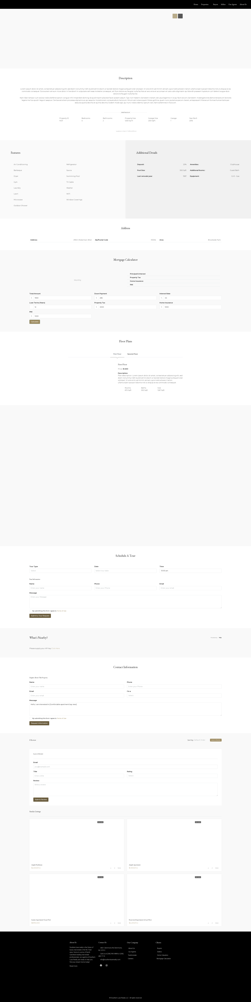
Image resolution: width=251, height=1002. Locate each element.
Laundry (17, 188)
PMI (30, 312)
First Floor (117, 354)
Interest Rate (165, 294)
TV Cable (70, 182)
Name (31, 584)
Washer (69, 188)
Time (162, 566)
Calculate (34, 322)
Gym (15, 182)
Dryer (16, 176)
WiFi (68, 194)
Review (36, 781)
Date (96, 566)
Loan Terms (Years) (37, 303)
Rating (129, 771)
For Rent (100, 822)
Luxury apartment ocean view (41, 920)
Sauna (69, 170)
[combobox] (60, 571)
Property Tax (99, 303)
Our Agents (232, 4)
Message (33, 593)
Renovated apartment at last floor (140, 920)
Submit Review (41, 799)
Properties (204, 4)
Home (196, 4)
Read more (73, 966)
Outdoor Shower (20, 206)
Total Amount (34, 294)
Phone (97, 584)
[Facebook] (100, 965)
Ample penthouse (36, 865)
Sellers (223, 4)
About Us (243, 4)
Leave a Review (216, 740)
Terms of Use (61, 611)
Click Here (55, 648)
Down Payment (100, 294)
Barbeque (18, 170)
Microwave (18, 200)
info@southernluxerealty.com (110, 960)
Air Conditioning (21, 164)
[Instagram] (106, 965)
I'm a (129, 691)
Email (162, 584)
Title (35, 771)
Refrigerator (71, 164)
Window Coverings (74, 200)
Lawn (16, 194)
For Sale (100, 877)
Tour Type (33, 566)
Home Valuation (162, 955)
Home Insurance (166, 303)
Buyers (215, 4)
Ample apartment (135, 865)
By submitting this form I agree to (49, 611)
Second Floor (132, 354)
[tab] (175, 16)
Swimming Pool (73, 176)
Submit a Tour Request (40, 616)
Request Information (39, 723)
